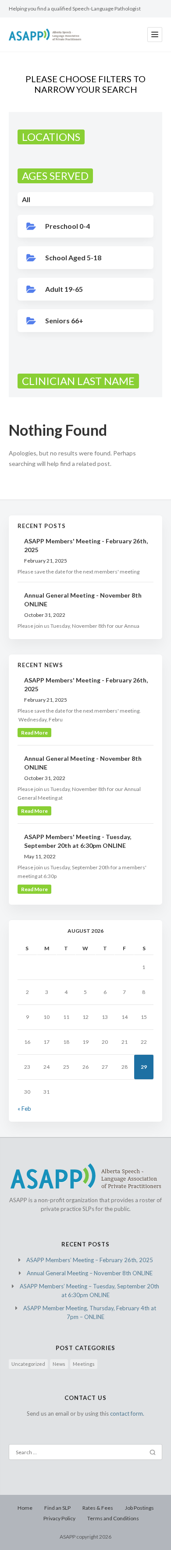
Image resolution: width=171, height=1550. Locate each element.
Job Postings (139, 1508)
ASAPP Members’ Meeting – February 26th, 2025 (89, 1259)
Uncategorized (28, 1364)
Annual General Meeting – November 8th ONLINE (90, 1273)
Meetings (84, 1364)
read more (34, 732)
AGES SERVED (55, 175)
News (59, 1364)
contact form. (127, 1413)
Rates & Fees (97, 1508)
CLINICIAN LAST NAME (78, 380)
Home (25, 1508)
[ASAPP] (45, 34)
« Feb (24, 1108)
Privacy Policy (59, 1518)
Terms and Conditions (113, 1518)
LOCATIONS (51, 136)
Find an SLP (57, 1508)
